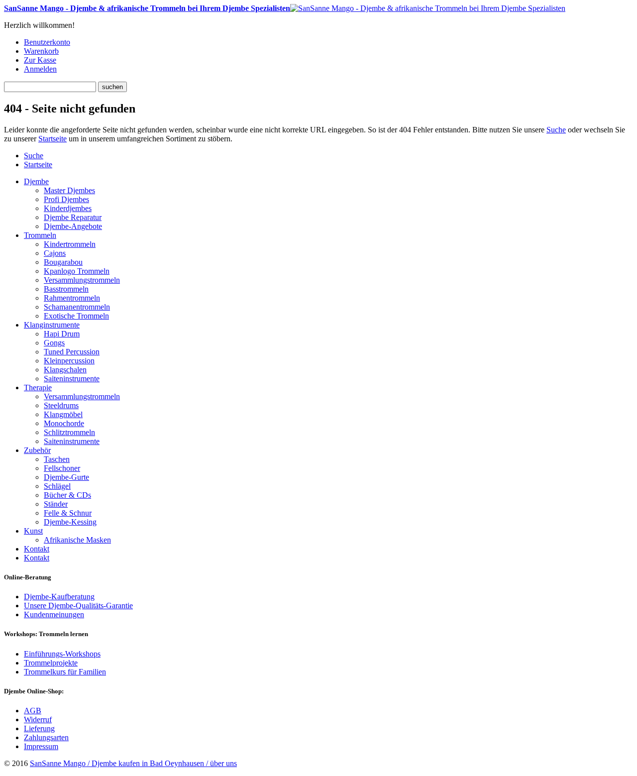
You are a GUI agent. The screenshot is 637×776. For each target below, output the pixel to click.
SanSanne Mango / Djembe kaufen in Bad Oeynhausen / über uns (133, 763)
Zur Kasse (40, 60)
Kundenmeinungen (54, 614)
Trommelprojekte (51, 663)
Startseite (52, 138)
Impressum (41, 746)
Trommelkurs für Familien (65, 671)
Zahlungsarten (46, 737)
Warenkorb (41, 51)
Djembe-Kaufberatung (59, 596)
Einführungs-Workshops (62, 654)
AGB (32, 710)
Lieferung (39, 728)
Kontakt (36, 558)
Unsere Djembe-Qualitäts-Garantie (78, 605)
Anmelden (40, 69)
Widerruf (38, 719)
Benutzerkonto (47, 42)
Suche (556, 129)
